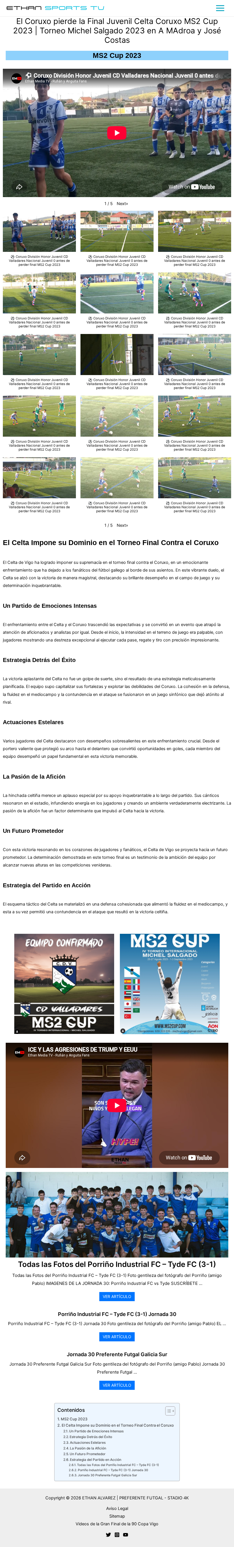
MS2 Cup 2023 (74, 1419)
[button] (122, 204)
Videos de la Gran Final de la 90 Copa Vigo (117, 1523)
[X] (108, 1534)
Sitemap (117, 1516)
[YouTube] (125, 1534)
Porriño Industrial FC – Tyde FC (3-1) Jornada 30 (117, 1314)
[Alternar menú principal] (220, 8)
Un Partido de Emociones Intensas (96, 1431)
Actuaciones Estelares (88, 1443)
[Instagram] (117, 1534)
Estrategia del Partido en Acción (95, 1460)
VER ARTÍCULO (117, 1296)
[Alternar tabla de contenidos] (167, 1411)
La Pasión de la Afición (88, 1448)
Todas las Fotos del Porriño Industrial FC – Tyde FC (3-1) (117, 1264)
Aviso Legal (117, 1508)
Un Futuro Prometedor (88, 1454)
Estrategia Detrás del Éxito (91, 1437)
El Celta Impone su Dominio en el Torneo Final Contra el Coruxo (118, 1425)
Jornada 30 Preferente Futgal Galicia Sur (117, 1354)
